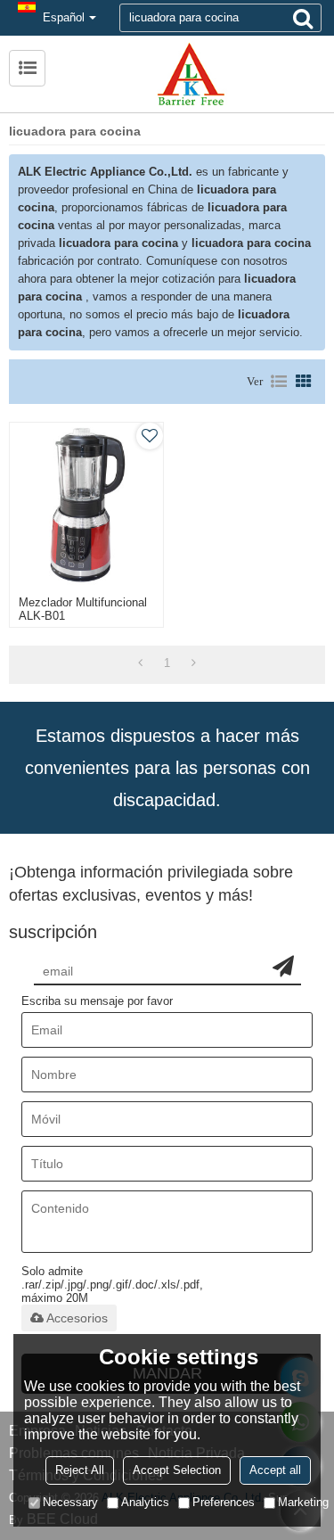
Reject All (79, 1470)
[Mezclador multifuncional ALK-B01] (86, 505)
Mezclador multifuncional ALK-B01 (83, 609)
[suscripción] (283, 966)
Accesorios (77, 1318)
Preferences (223, 1502)
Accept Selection (177, 1470)
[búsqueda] (303, 17)
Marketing (303, 1502)
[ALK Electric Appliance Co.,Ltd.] (189, 74)
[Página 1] (140, 663)
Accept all (275, 1470)
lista (278, 381)
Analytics (145, 1502)
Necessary (70, 1502)
